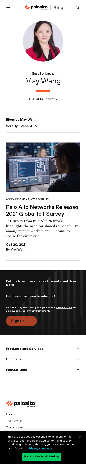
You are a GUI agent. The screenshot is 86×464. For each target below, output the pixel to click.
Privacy (10, 414)
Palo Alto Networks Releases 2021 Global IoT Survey (42, 210)
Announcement (17, 199)
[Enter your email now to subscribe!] (43, 299)
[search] (76, 7)
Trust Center (14, 420)
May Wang (18, 249)
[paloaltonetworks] (36, 7)
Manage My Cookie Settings (41, 456)
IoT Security (39, 199)
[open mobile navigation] (10, 7)
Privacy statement (40, 448)
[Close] (79, 437)
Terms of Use (64, 307)
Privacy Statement (38, 310)
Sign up (18, 320)
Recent (26, 126)
